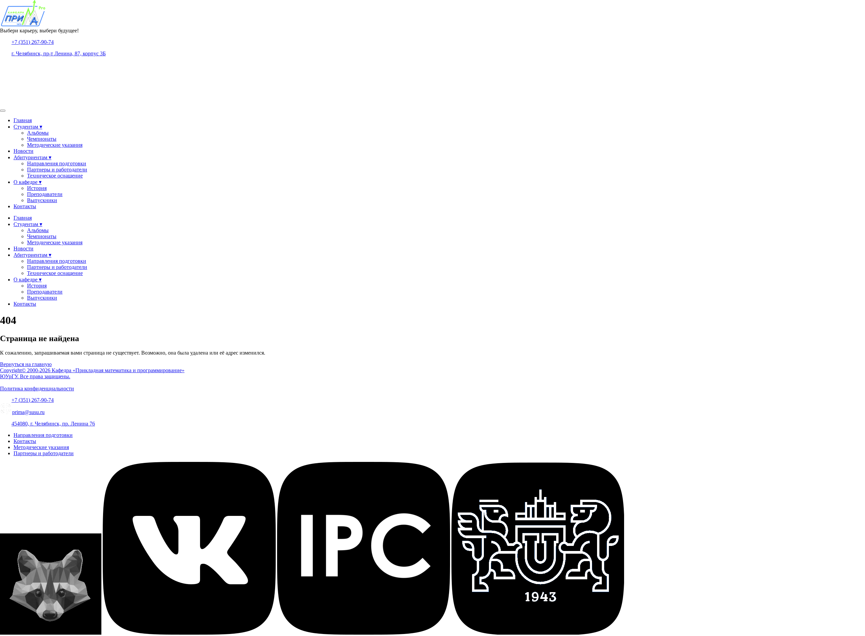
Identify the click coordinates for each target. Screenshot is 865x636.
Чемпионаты (41, 139)
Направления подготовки (56, 163)
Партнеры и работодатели (57, 169)
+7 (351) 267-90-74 (32, 42)
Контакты (25, 206)
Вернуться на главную (26, 364)
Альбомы (38, 133)
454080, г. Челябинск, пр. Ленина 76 (53, 423)
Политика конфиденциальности (37, 388)
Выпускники (42, 200)
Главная (23, 120)
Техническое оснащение (55, 175)
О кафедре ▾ (28, 182)
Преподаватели (45, 194)
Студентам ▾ (28, 127)
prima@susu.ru (28, 412)
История (37, 188)
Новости (23, 151)
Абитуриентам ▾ (32, 157)
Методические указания (54, 145)
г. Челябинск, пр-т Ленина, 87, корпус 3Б (58, 53)
